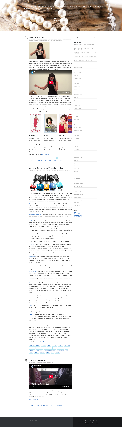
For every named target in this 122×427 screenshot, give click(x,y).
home (89, 6)
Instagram (67, 345)
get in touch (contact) (75, 6)
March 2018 (77, 105)
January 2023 (77, 72)
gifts (84, 6)
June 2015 (76, 149)
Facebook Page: (33, 271)
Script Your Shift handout (48, 154)
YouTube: (32, 295)
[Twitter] (80, 421)
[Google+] (93, 421)
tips (46, 160)
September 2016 (78, 130)
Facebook (54, 345)
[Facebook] (82, 421)
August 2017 (77, 113)
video (55, 160)
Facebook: (32, 265)
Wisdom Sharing (51, 40)
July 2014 (76, 163)
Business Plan (41, 158)
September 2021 (78, 81)
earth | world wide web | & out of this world (35, 420)
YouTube (57, 352)
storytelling (33, 160)
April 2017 (76, 122)
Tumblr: (31, 314)
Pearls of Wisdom (36, 37)
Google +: (31, 305)
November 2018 (78, 92)
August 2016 (77, 133)
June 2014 (76, 165)
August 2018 (77, 97)
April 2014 (76, 171)
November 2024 (78, 67)
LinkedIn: (31, 204)
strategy (40, 160)
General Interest (67, 39)
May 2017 (76, 119)
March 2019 (77, 86)
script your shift (28, 8)
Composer (40, 403)
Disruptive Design (78, 186)
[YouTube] (96, 421)
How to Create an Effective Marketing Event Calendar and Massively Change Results (84, 60)
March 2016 (77, 141)
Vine (52, 352)
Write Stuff (59, 40)
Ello (49, 345)
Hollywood (54, 403)
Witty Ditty (77, 202)
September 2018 (78, 94)
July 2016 (76, 135)
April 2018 (76, 102)
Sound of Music (44, 405)
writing (60, 160)
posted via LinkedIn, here (40, 342)
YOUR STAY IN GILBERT (49, 8)
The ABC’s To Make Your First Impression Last (85, 56)
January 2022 (77, 78)
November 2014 (78, 154)
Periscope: (32, 282)
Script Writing (43, 40)
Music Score (62, 403)
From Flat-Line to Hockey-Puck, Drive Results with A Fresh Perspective (84, 45)
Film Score (47, 403)
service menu (38, 8)
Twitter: (31, 220)
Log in (75, 212)
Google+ (60, 345)
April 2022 (76, 75)
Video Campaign (59, 405)
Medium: (31, 310)
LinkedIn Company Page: (35, 214)
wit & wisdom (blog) (63, 6)
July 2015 (76, 146)
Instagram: (32, 256)
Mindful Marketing (34, 40)
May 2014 (76, 168)
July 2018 (76, 100)
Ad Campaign (33, 403)
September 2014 (78, 157)
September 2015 (78, 144)
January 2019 (77, 89)
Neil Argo (32, 405)
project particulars (98, 6)
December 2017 (77, 111)
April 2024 (76, 70)
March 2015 (77, 152)
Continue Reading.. (33, 399)
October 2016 (77, 127)
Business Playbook (47, 39)
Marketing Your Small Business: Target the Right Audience (85, 53)
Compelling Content (57, 39)
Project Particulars (48, 362)
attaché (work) (52, 6)
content (60, 158)
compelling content (51, 158)
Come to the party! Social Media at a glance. (47, 168)
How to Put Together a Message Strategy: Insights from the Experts (84, 49)
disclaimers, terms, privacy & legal (91, 423)
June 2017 (76, 116)
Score (38, 405)
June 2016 (76, 138)
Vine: (30, 278)
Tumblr (36, 352)
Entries (77, 214)
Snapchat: (32, 244)
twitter (42, 352)
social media (39, 350)
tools (50, 160)
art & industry (28, 6)
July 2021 (76, 83)
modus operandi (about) (40, 6)
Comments (78, 215)
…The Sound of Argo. (38, 360)
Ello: (30, 323)
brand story (33, 158)
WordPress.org (78, 216)
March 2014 (77, 174)
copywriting (67, 158)
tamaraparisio (38, 39)
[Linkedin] (90, 421)
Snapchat (32, 350)
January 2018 (77, 108)
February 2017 (77, 124)
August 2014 (77, 160)
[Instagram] (85, 421)
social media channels (50, 350)
